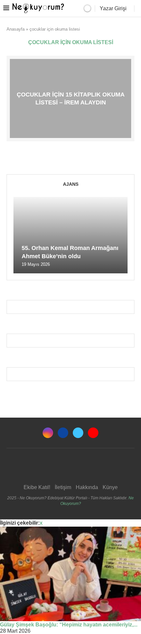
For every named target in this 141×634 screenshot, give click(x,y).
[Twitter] (78, 432)
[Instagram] (48, 432)
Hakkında (87, 487)
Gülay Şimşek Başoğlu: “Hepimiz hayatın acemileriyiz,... (68, 624)
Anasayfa (16, 29)
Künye (110, 487)
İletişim (63, 487)
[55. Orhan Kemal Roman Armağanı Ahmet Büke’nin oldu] (70, 235)
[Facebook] (63, 432)
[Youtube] (93, 432)
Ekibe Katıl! (37, 487)
